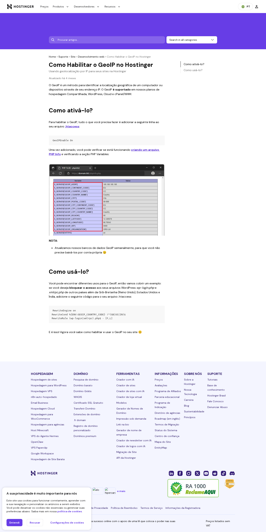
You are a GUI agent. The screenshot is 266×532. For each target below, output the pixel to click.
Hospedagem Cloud (43, 408)
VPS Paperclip (39, 447)
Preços (44, 6)
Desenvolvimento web (91, 56)
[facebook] (180, 473)
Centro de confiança (167, 436)
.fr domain (80, 420)
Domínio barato (83, 385)
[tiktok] (223, 473)
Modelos (121, 402)
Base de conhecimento (216, 387)
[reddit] (215, 473)
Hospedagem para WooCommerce (42, 416)
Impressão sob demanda (131, 418)
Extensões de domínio (87, 414)
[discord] (232, 473)
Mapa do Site (163, 441)
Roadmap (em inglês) (167, 418)
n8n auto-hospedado (44, 397)
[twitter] (197, 473)
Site (73, 56)
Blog (186, 405)
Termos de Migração (167, 424)
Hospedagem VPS (41, 391)
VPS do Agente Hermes (45, 436)
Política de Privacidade (94, 508)
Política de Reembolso (124, 508)
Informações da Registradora (183, 508)
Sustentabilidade (194, 411)
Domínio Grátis (83, 391)
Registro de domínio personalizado (86, 428)
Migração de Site (126, 452)
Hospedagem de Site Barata (48, 459)
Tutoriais (212, 379)
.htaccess (72, 126)
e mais (121, 491)
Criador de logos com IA (130, 446)
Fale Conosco (215, 401)
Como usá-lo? (193, 70)
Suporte (63, 56)
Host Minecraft (40, 430)
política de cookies (69, 511)
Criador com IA (125, 379)
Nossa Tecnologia (190, 392)
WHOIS (78, 397)
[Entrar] (256, 6)
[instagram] (189, 473)
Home (52, 56)
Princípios (189, 417)
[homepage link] (20, 6)
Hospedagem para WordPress (49, 385)
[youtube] (206, 473)
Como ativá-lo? (194, 64)
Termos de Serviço (151, 508)
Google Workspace (42, 453)
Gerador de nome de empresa (129, 432)
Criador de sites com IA (130, 391)
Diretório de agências (167, 413)
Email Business (39, 402)
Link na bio (122, 424)
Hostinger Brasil (216, 395)
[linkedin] (171, 473)
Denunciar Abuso (217, 407)
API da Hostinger (126, 457)
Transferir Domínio (84, 408)
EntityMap (161, 447)
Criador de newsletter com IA (133, 440)
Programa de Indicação (162, 405)
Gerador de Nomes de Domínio (129, 411)
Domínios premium (85, 436)
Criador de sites (125, 385)
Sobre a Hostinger (189, 382)
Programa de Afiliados (168, 391)
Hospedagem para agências (47, 424)
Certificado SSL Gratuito (88, 402)
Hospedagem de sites (44, 379)
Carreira (188, 399)
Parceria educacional (167, 397)
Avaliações (161, 385)
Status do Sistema (166, 430)
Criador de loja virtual (129, 397)
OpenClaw (37, 441)
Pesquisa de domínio (86, 379)
